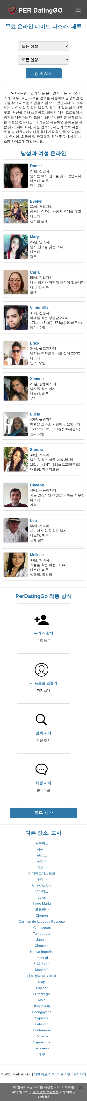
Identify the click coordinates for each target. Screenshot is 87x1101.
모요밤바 (42, 909)
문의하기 (79, 1074)
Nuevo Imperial (41, 952)
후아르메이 (41, 1006)
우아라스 (42, 891)
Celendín (42, 1024)
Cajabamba (42, 1042)
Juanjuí (41, 940)
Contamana (42, 1030)
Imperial (42, 958)
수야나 (42, 879)
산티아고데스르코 (41, 873)
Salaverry (42, 1048)
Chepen (42, 915)
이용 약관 (64, 1074)
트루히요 (42, 843)
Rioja (42, 982)
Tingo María (42, 903)
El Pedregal (42, 994)
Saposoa (42, 1018)
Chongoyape (41, 1012)
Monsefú (41, 970)
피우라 (42, 849)
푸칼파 (42, 861)
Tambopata (41, 933)
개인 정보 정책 (44, 1074)
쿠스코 (42, 855)
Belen (41, 897)
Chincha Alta (41, 885)
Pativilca (42, 1036)
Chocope (42, 946)
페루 (41, 1054)
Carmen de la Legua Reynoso (42, 921)
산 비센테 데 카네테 (42, 976)
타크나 (42, 867)
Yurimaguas (42, 927)
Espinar (42, 988)
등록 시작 (43, 813)
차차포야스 (41, 964)
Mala (41, 1000)
